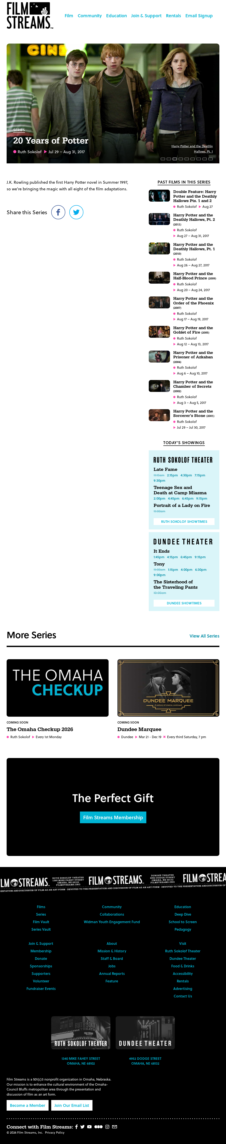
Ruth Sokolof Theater (182, 950)
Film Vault (41, 921)
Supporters (41, 973)
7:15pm (200, 475)
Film (69, 15)
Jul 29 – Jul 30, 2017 (191, 427)
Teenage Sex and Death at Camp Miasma (180, 490)
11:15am (159, 475)
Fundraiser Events (41, 988)
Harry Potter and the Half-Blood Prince (194, 276)
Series (19, 129)
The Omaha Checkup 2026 (40, 729)
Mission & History (112, 950)
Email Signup (199, 15)
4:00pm (186, 569)
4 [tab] (181, 159)
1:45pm (159, 556)
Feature (111, 981)
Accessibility (183, 973)
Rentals (173, 15)
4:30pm (186, 475)
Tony (159, 564)
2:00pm (159, 498)
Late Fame (165, 469)
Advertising (182, 988)
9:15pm (201, 498)
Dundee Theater (183, 958)
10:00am (160, 592)
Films (41, 906)
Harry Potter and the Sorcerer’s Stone (193, 413)
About (112, 943)
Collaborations (112, 914)
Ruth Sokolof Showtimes (184, 521)
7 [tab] (198, 159)
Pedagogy (183, 929)
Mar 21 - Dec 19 (150, 737)
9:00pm (160, 574)
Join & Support (146, 15)
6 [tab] (192, 159)
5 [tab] (187, 159)
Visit (182, 943)
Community (90, 15)
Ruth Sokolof (29, 152)
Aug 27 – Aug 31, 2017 (193, 235)
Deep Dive (183, 914)
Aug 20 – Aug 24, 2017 (193, 290)
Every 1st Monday (49, 737)
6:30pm (201, 569)
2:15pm (172, 475)
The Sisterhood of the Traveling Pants (176, 584)
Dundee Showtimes (184, 603)
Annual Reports (112, 973)
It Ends (162, 551)
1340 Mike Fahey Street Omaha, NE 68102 (81, 1061)
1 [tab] (163, 159)
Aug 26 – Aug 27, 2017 (193, 265)
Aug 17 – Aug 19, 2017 (192, 319)
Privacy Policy (54, 1132)
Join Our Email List (72, 1105)
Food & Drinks (182, 965)
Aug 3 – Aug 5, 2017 (191, 402)
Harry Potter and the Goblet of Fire (193, 330)
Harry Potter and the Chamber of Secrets (193, 386)
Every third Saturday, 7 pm (186, 737)
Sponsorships (41, 965)
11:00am (159, 511)
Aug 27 (207, 206)
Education (116, 15)
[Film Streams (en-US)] (31, 15)
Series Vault (41, 929)
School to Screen (183, 921)
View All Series (204, 635)
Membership (40, 950)
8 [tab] (204, 159)
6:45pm (188, 498)
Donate (41, 958)
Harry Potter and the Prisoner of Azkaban (193, 357)
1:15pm (173, 569)
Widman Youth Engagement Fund (112, 921)
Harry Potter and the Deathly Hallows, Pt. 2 (194, 219)
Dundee (127, 737)
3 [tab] (175, 159)
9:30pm (159, 480)
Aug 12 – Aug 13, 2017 (193, 344)
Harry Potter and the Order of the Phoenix (193, 303)
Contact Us (183, 996)
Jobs (111, 965)
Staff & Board (112, 958)
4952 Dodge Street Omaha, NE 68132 (145, 1061)
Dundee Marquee (139, 729)
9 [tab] (210, 159)
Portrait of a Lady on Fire (182, 505)
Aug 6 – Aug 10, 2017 (192, 373)
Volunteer (41, 981)
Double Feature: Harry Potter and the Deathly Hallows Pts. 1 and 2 (195, 196)
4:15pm (172, 556)
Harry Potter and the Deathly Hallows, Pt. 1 (194, 249)
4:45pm (173, 498)
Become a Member (27, 1105)
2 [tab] (169, 159)
